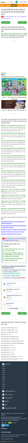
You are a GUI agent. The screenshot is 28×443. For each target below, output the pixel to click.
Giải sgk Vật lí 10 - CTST (7, 345)
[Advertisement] (14, 57)
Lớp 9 (7, 5)
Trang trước (6, 22)
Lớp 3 (3, 384)
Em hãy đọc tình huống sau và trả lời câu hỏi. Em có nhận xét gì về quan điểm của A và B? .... (13, 203)
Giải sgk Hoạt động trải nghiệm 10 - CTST (12, 359)
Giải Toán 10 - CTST (6, 334)
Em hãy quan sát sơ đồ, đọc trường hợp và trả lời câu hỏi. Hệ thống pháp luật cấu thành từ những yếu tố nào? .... (13, 143)
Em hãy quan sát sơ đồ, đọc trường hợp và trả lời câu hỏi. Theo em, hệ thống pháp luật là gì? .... (13, 135)
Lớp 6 (3, 378)
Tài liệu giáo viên (10, 391)
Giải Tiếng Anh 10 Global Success (10, 336)
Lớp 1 (3, 388)
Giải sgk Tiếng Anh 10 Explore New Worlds (12, 343)
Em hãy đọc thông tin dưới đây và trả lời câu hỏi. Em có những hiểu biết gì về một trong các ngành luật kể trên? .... (13, 158)
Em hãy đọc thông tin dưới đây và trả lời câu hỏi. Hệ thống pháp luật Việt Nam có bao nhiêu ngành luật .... (13, 150)
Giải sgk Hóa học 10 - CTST (8, 348)
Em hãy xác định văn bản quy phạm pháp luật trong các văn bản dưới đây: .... (13, 196)
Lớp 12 (4, 366)
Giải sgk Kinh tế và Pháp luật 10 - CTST (11, 356)
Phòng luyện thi (9, 398)
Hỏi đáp (7, 401)
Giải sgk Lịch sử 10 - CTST (8, 354)
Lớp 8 (3, 374)
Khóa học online (9, 394)
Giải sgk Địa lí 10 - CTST (7, 352)
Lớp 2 (3, 386)
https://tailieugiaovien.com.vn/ (12, 273)
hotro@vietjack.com (10, 441)
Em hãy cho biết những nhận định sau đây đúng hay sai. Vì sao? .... (13, 191)
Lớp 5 (3, 380)
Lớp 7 (3, 376)
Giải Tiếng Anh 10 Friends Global (10, 339)
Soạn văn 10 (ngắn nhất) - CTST (9, 330)
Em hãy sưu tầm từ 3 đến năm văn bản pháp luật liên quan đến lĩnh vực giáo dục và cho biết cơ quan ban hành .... (13, 211)
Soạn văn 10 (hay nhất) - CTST (9, 328)
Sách (6, 404)
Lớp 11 (20, 5)
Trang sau (21, 22)
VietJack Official (15, 275)
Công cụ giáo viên (10, 408)
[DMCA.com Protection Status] (12, 423)
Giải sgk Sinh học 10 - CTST (8, 350)
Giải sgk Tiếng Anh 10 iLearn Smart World (12, 341)
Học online (24, 2)
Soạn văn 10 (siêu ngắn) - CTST (9, 332)
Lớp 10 (14, 5)
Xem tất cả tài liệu (13, 308)
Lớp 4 (3, 382)
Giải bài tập (7, 364)
